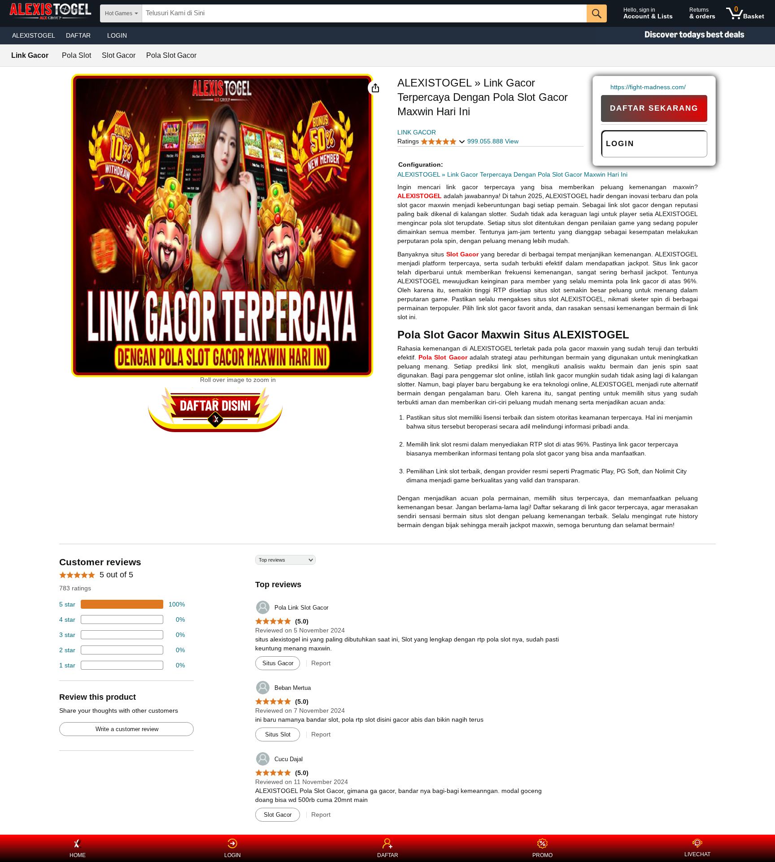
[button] (375, 87)
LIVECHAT (697, 854)
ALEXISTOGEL (33, 35)
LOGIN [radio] (620, 143)
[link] (605, 86)
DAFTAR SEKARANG (654, 108)
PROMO (542, 855)
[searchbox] (364, 13)
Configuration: (420, 164)
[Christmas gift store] (685, 35)
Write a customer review (127, 729)
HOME (78, 855)
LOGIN (117, 35)
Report (321, 663)
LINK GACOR (416, 132)
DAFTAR (387, 855)
